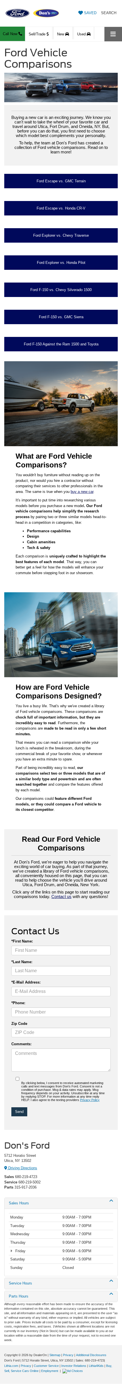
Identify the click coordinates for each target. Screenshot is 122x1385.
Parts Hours (18, 1296)
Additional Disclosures (91, 1355)
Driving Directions (22, 1168)
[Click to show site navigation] (113, 34)
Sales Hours (19, 1203)
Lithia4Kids (96, 1365)
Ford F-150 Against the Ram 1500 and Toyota (61, 344)
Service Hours (20, 1283)
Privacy (68, 1355)
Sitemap (54, 1355)
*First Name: (22, 941)
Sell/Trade (38, 34)
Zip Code (19, 1023)
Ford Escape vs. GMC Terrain (61, 181)
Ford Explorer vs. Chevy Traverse (61, 235)
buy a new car (82, 492)
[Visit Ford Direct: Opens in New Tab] (73, 1371)
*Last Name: (21, 962)
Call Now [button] (10, 34)
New (61, 34)
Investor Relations (73, 1365)
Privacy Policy (90, 1100)
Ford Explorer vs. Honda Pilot (61, 262)
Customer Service (46, 1365)
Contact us (61, 896)
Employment (49, 1371)
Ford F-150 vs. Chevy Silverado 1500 (61, 290)
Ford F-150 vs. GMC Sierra (61, 317)
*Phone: (18, 1003)
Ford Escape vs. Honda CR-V (61, 208)
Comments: (21, 1044)
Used (82, 34)
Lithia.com (11, 1365)
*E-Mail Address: (26, 982)
